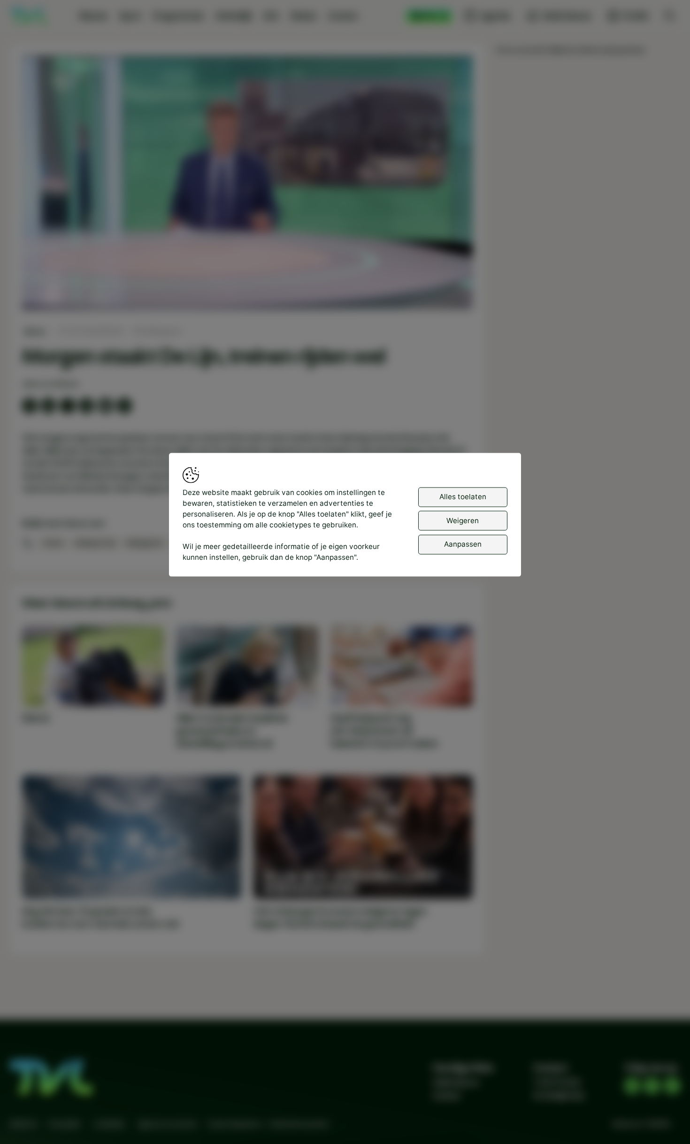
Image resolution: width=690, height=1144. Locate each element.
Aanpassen (463, 544)
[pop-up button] (441, 293)
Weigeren (462, 520)
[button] (249, 185)
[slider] (247, 278)
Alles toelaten (462, 496)
